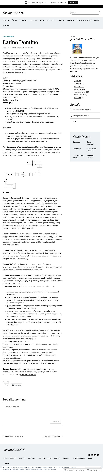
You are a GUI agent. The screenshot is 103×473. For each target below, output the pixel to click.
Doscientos (32, 256)
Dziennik (77, 89)
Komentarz (55, 421)
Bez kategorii (79, 86)
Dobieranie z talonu (78, 157)
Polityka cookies (51, 469)
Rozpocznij (73, 2)
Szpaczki (76, 142)
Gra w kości (78, 95)
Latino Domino (20, 42)
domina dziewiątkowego (22, 372)
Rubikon (77, 97)
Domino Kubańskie (28, 374)
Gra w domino (8, 36)
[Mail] (98, 455)
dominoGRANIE (13, 13)
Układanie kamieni (90, 157)
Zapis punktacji (90, 143)
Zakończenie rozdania (92, 150)
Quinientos (37, 270)
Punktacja (77, 149)
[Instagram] (92, 455)
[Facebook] (95, 455)
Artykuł (77, 84)
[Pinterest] (89, 455)
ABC (76, 81)
